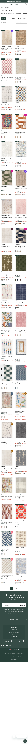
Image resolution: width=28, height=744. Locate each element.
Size (13, 18)
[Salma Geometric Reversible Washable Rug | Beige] (21, 539)
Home (2, 7)
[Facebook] (15, 641)
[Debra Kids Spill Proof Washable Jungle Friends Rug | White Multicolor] (7, 319)
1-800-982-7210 (14, 629)
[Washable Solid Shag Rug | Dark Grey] (21, 430)
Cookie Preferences (14, 659)
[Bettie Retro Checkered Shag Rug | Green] (7, 373)
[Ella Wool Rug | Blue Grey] (21, 458)
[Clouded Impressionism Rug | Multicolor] (7, 485)
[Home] (14, 4)
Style (24, 18)
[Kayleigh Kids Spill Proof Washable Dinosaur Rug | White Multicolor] (21, 400)
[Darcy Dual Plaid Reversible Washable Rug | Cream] (21, 485)
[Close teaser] (4, 365)
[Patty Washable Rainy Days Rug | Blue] (21, 566)
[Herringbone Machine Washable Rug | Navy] (21, 373)
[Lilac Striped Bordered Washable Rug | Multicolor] (21, 347)
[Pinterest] (23, 641)
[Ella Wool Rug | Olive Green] (7, 263)
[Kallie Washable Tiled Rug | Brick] (7, 511)
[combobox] (21, 22)
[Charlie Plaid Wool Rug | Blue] (21, 292)
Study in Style (7, 7)
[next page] (17, 588)
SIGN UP (22, 605)
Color (18, 18)
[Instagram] (11, 641)
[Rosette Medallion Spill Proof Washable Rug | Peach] (7, 400)
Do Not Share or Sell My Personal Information (14, 656)
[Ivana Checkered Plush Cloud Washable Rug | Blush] (21, 207)
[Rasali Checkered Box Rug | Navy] (21, 235)
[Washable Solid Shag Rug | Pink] (21, 319)
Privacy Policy (12, 653)
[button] (4, 18)
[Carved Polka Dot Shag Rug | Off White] (7, 347)
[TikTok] (19, 641)
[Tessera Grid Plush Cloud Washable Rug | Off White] (7, 235)
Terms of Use (7, 653)
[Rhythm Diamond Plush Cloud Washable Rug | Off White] (7, 458)
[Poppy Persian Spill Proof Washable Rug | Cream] (7, 430)
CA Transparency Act (19, 653)
